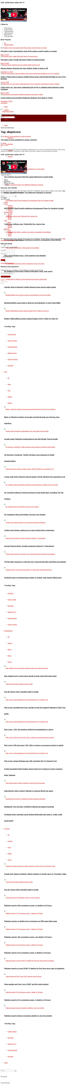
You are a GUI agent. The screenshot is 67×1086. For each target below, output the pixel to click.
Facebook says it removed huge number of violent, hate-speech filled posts (33, 578)
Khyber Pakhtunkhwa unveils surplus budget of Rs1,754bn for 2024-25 (31, 319)
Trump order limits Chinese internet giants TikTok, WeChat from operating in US (34, 477)
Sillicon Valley (12, 600)
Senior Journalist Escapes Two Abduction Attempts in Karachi (27, 193)
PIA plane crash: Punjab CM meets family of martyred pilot (23, 60)
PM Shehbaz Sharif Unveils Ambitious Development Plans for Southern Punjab (34, 208)
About (6, 180)
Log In (3, 280)
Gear (9, 390)
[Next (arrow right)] (3, 283)
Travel (9, 860)
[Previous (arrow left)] (1, 283)
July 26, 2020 (5, 82)
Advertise (7, 181)
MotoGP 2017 (12, 612)
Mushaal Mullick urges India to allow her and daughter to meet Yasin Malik (32, 303)
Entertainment (8, 631)
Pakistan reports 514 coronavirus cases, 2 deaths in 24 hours (27, 1000)
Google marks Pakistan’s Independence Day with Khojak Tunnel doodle (31, 439)
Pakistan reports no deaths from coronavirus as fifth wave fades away (30, 921)
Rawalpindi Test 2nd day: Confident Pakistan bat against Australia (29, 807)
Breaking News (8, 45)
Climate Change (12, 347)
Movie (10, 649)
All (5, 43)
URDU (6, 107)
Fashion (10, 841)
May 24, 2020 (5, 55)
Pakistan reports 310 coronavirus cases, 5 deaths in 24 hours (27, 953)
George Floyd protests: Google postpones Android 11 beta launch (29, 546)
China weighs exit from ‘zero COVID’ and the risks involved (26, 984)
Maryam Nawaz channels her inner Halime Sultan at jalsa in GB (24, 68)
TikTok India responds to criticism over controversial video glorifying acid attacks (35, 562)
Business (10, 138)
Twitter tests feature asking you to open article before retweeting (29, 530)
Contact (6, 185)
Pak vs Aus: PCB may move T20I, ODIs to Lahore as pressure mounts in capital (33, 745)
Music (9, 656)
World (9, 209)
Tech (5, 372)
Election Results (13, 359)
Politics (10, 205)
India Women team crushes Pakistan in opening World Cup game (28, 791)
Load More (4, 103)
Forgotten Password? (7, 263)
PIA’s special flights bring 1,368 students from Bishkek (25, 256)
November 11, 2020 (7, 72)
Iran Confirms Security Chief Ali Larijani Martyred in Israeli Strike (28, 177)
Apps (9, 384)
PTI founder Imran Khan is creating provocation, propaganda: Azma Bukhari (32, 240)
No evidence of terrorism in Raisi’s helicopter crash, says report (28, 271)
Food (9, 847)
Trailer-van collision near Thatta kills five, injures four (24, 224)
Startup (10, 403)
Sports (10, 662)
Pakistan (10, 144)
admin (4, 143)
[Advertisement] (6, 176)
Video (6, 1063)
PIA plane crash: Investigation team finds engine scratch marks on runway (29, 51)
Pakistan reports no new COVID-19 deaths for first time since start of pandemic (34, 968)
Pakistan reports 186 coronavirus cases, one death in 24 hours (28, 937)
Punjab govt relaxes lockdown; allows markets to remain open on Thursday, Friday (35, 874)
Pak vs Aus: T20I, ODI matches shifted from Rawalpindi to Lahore (28, 730)
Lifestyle (7, 829)
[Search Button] (15, 117)
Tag (6, 127)
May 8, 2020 (4, 145)
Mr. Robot (11, 606)
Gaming (10, 643)
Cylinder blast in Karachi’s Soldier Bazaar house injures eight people (30, 287)
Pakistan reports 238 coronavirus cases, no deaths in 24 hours (28, 906)
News (6, 125)
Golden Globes (12, 618)
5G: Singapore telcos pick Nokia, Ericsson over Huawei (24, 515)
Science (10, 156)
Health (10, 854)
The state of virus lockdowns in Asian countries (19, 140)
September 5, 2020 (6, 101)
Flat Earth (10, 366)
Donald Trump (12, 334)
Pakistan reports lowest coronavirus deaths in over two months (28, 1016)
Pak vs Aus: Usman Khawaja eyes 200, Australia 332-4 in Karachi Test (30, 761)
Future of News (12, 341)
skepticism (10, 127)
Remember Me (7, 257)
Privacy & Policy (9, 183)
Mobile (10, 397)
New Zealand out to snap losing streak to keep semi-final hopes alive (30, 676)
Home (2, 127)
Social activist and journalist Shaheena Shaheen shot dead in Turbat (27, 98)
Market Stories (12, 353)
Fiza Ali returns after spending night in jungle (21, 692)
